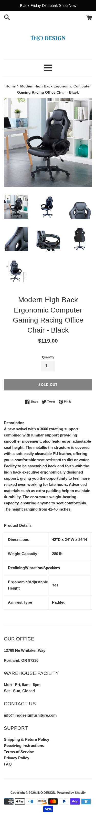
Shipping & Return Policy (26, 739)
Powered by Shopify (71, 793)
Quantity (48, 357)
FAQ (8, 764)
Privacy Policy (16, 758)
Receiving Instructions (24, 745)
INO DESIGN (46, 793)
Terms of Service (19, 752)
